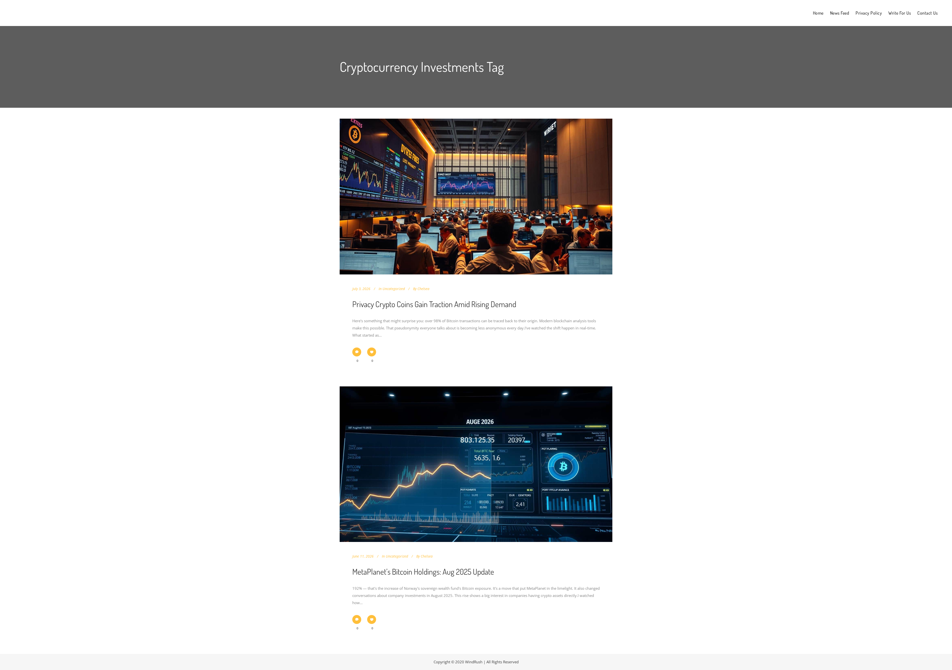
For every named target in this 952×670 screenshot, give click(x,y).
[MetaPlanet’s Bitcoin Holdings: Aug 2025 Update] (476, 464)
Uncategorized (394, 288)
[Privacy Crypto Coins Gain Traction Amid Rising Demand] (476, 196)
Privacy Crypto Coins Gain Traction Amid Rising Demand (434, 304)
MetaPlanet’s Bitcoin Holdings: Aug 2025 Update (423, 571)
